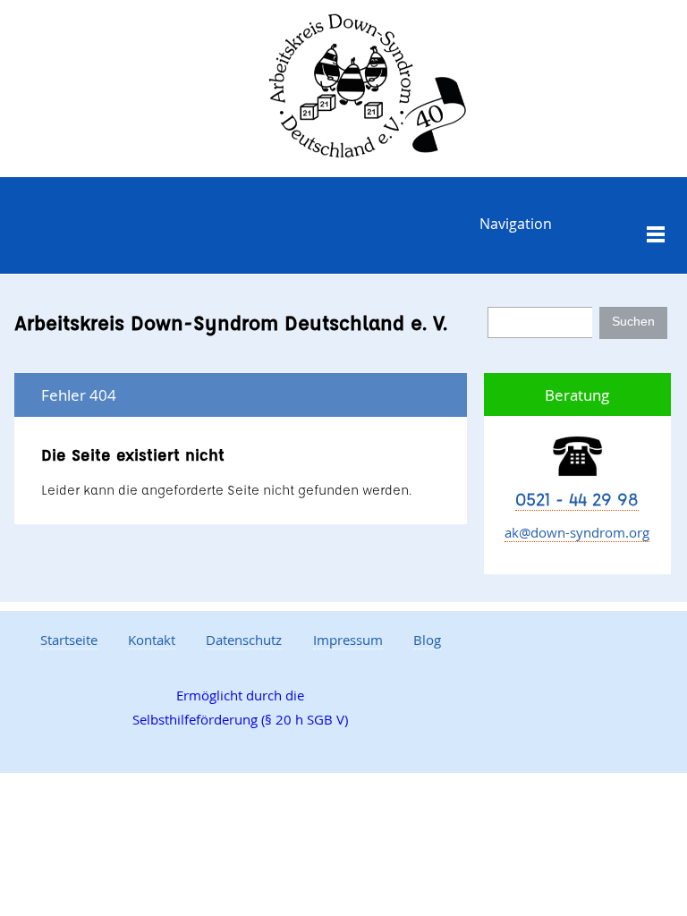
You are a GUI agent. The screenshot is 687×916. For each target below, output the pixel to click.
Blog (427, 640)
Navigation (515, 223)
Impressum (348, 640)
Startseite (69, 640)
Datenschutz (244, 640)
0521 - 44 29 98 (577, 499)
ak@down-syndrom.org (577, 532)
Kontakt (151, 640)
